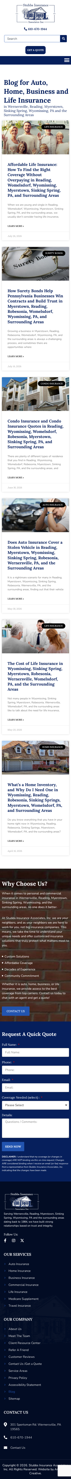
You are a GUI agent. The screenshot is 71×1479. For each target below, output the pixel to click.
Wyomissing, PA (22, 1218)
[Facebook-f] (5, 1240)
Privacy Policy (18, 1378)
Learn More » (16, 226)
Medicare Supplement (24, 1299)
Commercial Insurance (24, 1285)
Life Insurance (18, 1292)
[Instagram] (13, 1240)
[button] (66, 60)
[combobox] (32, 38)
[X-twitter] (22, 1240)
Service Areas (18, 1371)
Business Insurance (22, 1278)
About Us (15, 1329)
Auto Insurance (19, 1264)
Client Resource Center (25, 1343)
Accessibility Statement (25, 1385)
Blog (12, 1392)
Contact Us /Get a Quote (25, 1364)
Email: (6, 1080)
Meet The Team (19, 1336)
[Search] (63, 38)
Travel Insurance (20, 1306)
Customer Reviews (22, 1357)
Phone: (7, 1062)
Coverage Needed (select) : (21, 1097)
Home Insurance (20, 1271)
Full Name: (9, 1044)
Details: (7, 1115)
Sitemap (14, 1399)
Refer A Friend (19, 1350)
